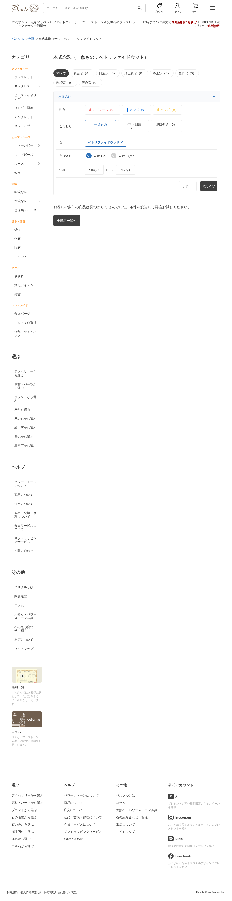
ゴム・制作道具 (25, 322)
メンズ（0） (138, 110)
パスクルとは (23, 587)
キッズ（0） (169, 110)
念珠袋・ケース (25, 210)
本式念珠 (20, 201)
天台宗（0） (90, 82)
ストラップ (22, 126)
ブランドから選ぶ (25, 398)
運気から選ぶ (23, 437)
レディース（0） (104, 110)
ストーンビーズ (25, 145)
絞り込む (64, 97)
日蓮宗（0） (108, 73)
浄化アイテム (23, 285)
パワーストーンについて (25, 483)
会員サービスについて (25, 527)
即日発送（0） (166, 124)
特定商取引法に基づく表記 (60, 892)
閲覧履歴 (20, 596)
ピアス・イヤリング (25, 97)
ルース (19, 163)
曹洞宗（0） (187, 73)
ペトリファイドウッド (104, 142)
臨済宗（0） (65, 82)
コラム (19, 605)
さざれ (19, 276)
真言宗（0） (82, 73)
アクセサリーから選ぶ (25, 373)
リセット (188, 186)
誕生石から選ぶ (25, 427)
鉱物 (17, 229)
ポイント (20, 256)
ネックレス (22, 86)
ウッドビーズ (23, 154)
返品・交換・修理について (25, 514)
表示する (100, 156)
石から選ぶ (22, 409)
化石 (17, 238)
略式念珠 (20, 192)
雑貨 (17, 294)
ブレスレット (23, 77)
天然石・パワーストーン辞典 (25, 616)
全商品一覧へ (66, 220)
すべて (61, 73)
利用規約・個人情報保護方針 (24, 892)
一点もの (100, 124)
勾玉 (17, 172)
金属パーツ (22, 313)
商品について (23, 495)
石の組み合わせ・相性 (23, 628)
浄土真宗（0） (134, 73)
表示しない (126, 156)
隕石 (17, 247)
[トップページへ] (25, 11)
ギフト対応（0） (133, 126)
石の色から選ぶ (25, 418)
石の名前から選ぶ (24, 817)
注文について (23, 504)
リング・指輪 (23, 108)
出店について (23, 639)
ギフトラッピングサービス (25, 540)
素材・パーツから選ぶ (25, 386)
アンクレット (23, 117)
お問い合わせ (23, 551)
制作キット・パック (25, 333)
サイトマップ (23, 648)
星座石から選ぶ (25, 446)
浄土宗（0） (162, 73)
